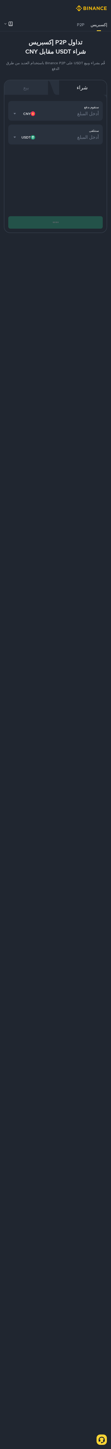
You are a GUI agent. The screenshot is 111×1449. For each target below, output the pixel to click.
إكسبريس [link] (99, 24)
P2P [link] (80, 24)
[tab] (99, 25)
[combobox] (24, 113)
